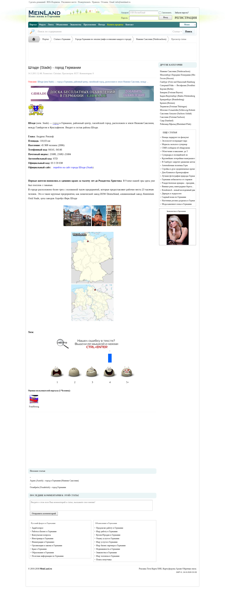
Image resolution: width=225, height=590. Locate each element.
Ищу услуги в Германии (106, 542)
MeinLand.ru (46, 568)
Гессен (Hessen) (167, 78)
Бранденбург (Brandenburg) (172, 99)
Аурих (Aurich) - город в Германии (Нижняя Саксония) (54, 480)
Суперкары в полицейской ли (175, 155)
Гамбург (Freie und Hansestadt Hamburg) (177, 82)
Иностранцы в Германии (42, 538)
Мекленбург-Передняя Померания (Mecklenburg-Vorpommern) (177, 75)
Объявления (62, 24)
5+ (127, 382)
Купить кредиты (115, 24)
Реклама (142, 568)
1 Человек (64, 390)
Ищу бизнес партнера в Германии (111, 545)
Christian (57, 73)
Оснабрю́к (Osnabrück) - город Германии (48, 487)
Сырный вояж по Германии (174, 197)
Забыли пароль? (182, 12)
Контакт (130, 24)
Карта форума (169, 568)
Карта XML (157, 568)
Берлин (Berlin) (166, 89)
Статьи (176, 31)
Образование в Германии (43, 552)
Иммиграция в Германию (43, 542)
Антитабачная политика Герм (175, 165)
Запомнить (166, 12)
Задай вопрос (37, 528)
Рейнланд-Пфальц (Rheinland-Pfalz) (175, 124)
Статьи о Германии (62, 39)
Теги (149, 568)
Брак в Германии (39, 549)
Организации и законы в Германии (47, 545)
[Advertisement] (112, 52)
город (56, 123)
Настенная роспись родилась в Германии (178, 200)
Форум (42, 24)
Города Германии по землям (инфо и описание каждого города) (103, 39)
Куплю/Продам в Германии (108, 535)
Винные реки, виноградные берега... (178, 186)
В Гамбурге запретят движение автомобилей (178, 162)
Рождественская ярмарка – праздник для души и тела (178, 183)
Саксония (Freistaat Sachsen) (172, 117)
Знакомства (75, 24)
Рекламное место (68, 2)
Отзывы (104, 2)
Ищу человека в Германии (107, 556)
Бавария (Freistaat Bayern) (171, 92)
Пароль (124, 18)
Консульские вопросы (41, 535)
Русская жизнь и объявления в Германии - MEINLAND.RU (34, 39)
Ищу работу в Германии (106, 531)
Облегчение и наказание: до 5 (175, 151)
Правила (95, 2)
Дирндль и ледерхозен (171, 193)
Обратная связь (189, 568)
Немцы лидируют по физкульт (175, 137)
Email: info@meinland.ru (120, 2)
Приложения (89, 24)
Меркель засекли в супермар (174, 144)
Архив (179, 568)
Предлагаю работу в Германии (109, 528)
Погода (101, 24)
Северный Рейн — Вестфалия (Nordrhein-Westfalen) (177, 85)
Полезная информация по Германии (47, 556)
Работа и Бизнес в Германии (44, 531)
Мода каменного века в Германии (177, 204)
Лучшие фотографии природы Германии (178, 176)
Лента (51, 24)
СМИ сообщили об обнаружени (176, 148)
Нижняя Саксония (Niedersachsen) (151, 39)
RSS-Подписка (53, 2)
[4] (34, 399)
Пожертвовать (84, 2)
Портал (33, 24)
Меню (187, 24)
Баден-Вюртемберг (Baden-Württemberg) (177, 96)
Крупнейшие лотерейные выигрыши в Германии (178, 158)
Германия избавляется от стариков (177, 179)
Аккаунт (124, 12)
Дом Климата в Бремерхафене (175, 172)
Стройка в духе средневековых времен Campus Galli (178, 169)
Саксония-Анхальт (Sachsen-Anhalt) (176, 113)
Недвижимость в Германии (108, 549)
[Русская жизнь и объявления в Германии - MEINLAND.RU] (45, 17)
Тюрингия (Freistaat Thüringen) (173, 106)
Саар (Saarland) (166, 120)
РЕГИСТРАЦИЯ (186, 18)
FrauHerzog (34, 406)
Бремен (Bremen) (167, 103)
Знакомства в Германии (106, 552)
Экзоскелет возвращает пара (174, 141)
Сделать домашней (37, 2)
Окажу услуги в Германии (107, 538)
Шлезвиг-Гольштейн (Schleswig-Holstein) (177, 110)
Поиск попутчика (103, 559)
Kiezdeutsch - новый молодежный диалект (178, 190)
